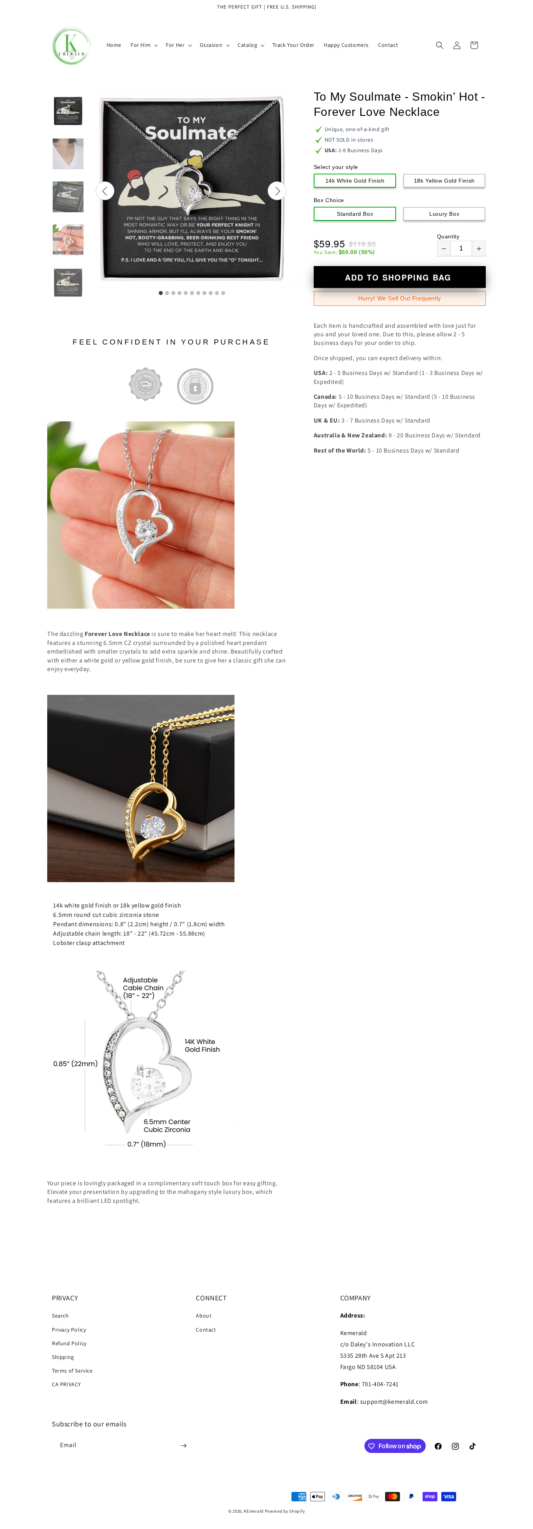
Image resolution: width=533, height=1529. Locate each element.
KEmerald (254, 1511)
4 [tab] (179, 293)
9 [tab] (211, 293)
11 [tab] (223, 293)
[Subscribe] (183, 1446)
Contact (206, 1329)
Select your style (336, 167)
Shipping (63, 1356)
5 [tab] (186, 293)
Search (60, 1315)
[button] (143, 45)
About (203, 1315)
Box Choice (329, 200)
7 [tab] (198, 293)
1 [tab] (161, 293)
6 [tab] (192, 293)
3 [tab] (173, 293)
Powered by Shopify (285, 1511)
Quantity (448, 236)
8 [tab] (204, 293)
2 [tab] (167, 293)
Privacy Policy (69, 1329)
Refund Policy (69, 1343)
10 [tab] (217, 293)
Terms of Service (72, 1370)
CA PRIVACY (66, 1384)
